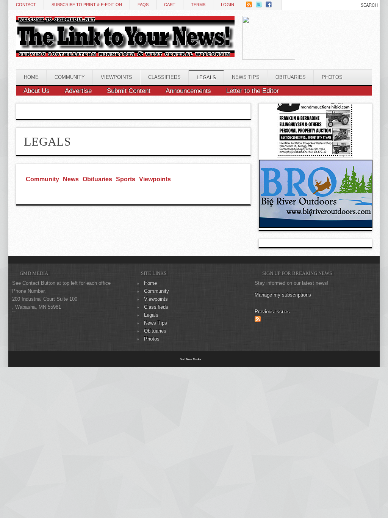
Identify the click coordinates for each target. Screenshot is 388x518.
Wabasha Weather (333, 50)
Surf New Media (190, 359)
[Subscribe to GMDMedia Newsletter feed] (258, 320)
